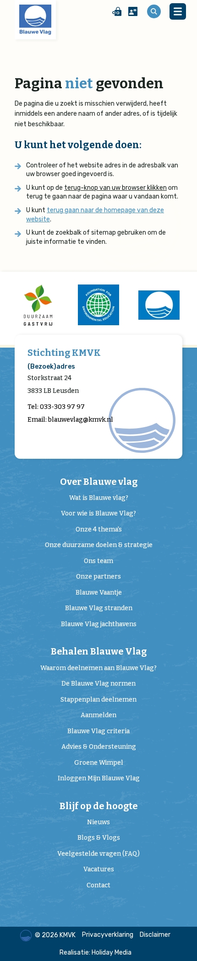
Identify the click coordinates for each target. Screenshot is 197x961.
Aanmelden (98, 715)
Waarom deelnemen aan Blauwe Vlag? (98, 668)
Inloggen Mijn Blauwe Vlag (99, 778)
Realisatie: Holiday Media (95, 952)
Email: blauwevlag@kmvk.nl (70, 420)
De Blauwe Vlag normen (98, 683)
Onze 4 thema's (99, 529)
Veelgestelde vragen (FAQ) (98, 854)
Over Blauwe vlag (98, 482)
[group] (38, 305)
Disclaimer (155, 935)
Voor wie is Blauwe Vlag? (98, 513)
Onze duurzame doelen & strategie (99, 545)
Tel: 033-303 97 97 (56, 407)
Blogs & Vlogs (98, 838)
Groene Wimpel (98, 763)
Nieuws (98, 822)
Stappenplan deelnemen (98, 699)
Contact (98, 885)
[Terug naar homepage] (35, 20)
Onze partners (98, 576)
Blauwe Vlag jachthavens (99, 624)
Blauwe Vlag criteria (98, 731)
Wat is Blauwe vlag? (98, 498)
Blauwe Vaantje (99, 592)
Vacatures (98, 869)
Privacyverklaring (107, 935)
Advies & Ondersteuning (98, 747)
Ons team (98, 561)
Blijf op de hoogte (98, 806)
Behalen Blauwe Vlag (99, 651)
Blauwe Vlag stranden (98, 608)
